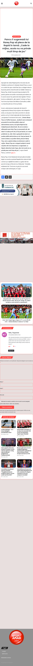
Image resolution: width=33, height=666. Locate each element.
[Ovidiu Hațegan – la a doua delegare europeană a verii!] (8, 424)
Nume (1, 381)
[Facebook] (2, 177)
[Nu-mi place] (13, 346)
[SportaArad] (16, 3)
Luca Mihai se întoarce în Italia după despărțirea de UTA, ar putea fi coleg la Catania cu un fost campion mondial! (24, 472)
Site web (2, 394)
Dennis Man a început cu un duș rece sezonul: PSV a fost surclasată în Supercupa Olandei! (24, 432)
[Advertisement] (16, 23)
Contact (4, 651)
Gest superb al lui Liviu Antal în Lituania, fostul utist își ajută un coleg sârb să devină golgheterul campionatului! (7, 451)
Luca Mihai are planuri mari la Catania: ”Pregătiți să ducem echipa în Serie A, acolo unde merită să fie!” (7, 472)
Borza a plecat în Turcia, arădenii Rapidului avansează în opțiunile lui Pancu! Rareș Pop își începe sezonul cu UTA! (24, 450)
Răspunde (11, 350)
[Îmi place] (9, 346)
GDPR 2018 (4, 653)
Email (1, 388)
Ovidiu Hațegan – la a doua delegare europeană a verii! (7, 431)
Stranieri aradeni (16, 36)
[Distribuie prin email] (6, 177)
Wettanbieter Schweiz (6, 657)
